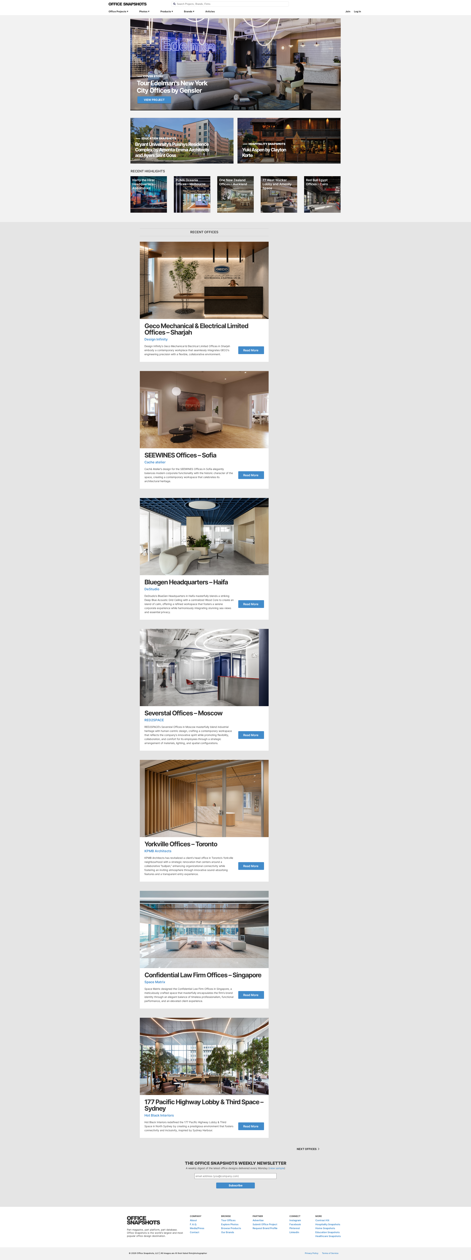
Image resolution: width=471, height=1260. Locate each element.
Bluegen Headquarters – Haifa (186, 582)
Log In (357, 11)
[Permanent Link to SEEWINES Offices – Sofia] (204, 409)
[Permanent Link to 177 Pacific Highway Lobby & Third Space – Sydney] (204, 1056)
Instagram (295, 1220)
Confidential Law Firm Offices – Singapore (202, 975)
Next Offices (307, 1149)
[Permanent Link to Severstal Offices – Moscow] (204, 667)
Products (165, 11)
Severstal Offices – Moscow (183, 713)
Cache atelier (155, 462)
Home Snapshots (325, 1228)
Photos (143, 11)
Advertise (258, 1220)
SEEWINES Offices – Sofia (180, 455)
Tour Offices (228, 1220)
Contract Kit (322, 1220)
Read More (250, 350)
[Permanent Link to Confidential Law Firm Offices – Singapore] (204, 929)
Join (347, 11)
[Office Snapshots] (137, 4)
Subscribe (235, 1185)
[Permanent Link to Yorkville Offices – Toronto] (204, 798)
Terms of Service (330, 1253)
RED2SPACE (154, 720)
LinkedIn (294, 1232)
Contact (194, 1232)
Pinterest (294, 1228)
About (193, 1220)
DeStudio (151, 589)
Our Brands (227, 1232)
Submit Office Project (265, 1224)
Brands (188, 11)
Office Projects (117, 11)
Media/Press (197, 1228)
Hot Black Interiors (159, 1115)
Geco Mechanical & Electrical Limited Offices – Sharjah (196, 329)
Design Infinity (156, 339)
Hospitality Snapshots (327, 1224)
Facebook (295, 1224)
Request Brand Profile (265, 1228)
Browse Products (231, 1228)
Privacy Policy (311, 1253)
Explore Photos (229, 1224)
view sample (276, 1168)
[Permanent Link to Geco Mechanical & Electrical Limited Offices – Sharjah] (204, 280)
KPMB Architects (157, 851)
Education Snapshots (327, 1232)
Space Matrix (154, 982)
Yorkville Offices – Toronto (180, 844)
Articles (210, 11)
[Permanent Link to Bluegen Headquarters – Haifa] (204, 536)
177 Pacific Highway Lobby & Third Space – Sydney (203, 1105)
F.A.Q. (193, 1224)
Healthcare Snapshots (328, 1236)
